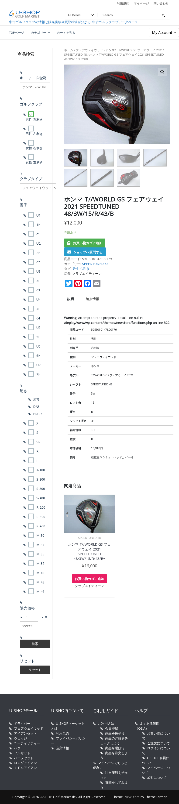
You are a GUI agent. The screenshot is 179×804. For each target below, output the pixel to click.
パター (19, 748)
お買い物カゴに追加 (87, 243)
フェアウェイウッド (89, 50)
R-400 (40, 526)
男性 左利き (34, 133)
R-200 (40, 507)
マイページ (141, 3)
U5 (38, 327)
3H (38, 281)
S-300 (40, 488)
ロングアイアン (25, 763)
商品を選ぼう (115, 748)
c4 (38, 318)
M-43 (40, 582)
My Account (162, 32)
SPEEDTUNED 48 (75, 54)
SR (38, 442)
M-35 (40, 554)
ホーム (68, 50)
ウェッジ (20, 738)
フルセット (22, 753)
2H (38, 252)
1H (38, 224)
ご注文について (158, 743)
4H (38, 309)
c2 (38, 262)
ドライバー (22, 723)
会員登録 (111, 728)
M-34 (40, 545)
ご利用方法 (106, 723)
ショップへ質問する (88, 252)
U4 (38, 299)
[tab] (70, 299)
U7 (38, 365)
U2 (38, 243)
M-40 (40, 573)
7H (38, 374)
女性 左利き (34, 162)
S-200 (40, 479)
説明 (70, 299)
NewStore (132, 797)
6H (38, 355)
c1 (38, 234)
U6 (38, 346)
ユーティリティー (27, 743)
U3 (38, 271)
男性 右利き (81, 268)
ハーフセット (24, 758)
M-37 (40, 563)
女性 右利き (34, 148)
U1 (38, 215)
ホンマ (110, 50)
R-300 (40, 516)
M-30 (40, 535)
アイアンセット (25, 733)
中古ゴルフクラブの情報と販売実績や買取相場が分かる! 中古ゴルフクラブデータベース (73, 22)
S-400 (40, 498)
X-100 (40, 470)
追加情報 (92, 299)
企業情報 (62, 748)
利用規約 (123, 3)
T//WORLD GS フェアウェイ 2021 (140, 50)
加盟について (157, 777)
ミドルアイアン (25, 767)
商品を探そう (115, 733)
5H (38, 337)
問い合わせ (161, 3)
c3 (38, 290)
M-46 (40, 591)
